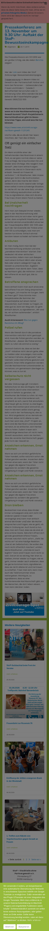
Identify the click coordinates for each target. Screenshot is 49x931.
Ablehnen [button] (9, 926)
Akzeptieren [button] (23, 926)
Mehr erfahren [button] (34, 920)
